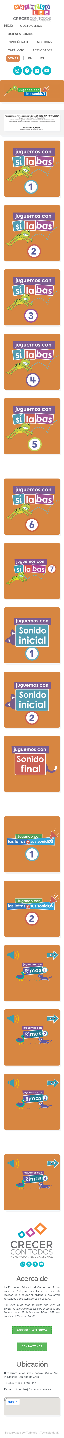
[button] (32, 1330)
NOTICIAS (44, 42)
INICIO (8, 26)
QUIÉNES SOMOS (20, 34)
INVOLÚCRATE (18, 42)
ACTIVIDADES (42, 50)
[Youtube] (46, 70)
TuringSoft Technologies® (42, 1432)
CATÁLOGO (16, 50)
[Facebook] (27, 70)
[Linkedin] (37, 70)
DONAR (13, 58)
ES (42, 58)
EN (30, 58)
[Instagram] (17, 70)
